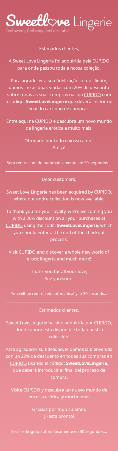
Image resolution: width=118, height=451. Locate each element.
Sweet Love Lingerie (33, 61)
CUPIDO (100, 61)
